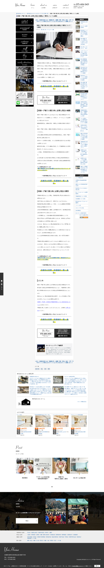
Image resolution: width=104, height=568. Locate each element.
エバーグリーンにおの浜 (58, 414)
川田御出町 (52, 534)
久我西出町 (69, 534)
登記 (42, 368)
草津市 (46, 532)
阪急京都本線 (55, 537)
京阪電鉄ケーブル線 (31, 538)
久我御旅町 (75, 534)
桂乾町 (30, 431)
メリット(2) (78, 205)
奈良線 (34, 537)
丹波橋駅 (76, 433)
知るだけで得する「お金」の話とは (43, 470)
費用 (49, 368)
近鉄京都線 (29, 537)
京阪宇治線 (61, 537)
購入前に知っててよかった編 (47, 29)
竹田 (55, 540)
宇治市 (42, 431)
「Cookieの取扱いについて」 (77, 566)
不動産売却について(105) (81, 196)
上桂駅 (21, 433)
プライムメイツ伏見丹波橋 (77, 414)
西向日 (41, 540)
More (27, 520)
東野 (28, 540)
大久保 (37, 540)
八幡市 (50, 532)
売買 (45, 368)
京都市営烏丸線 (72, 537)
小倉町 (28, 534)
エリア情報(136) (79, 177)
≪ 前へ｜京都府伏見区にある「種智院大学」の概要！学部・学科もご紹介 (51, 20)
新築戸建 (37, 368)
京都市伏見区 (80, 431)
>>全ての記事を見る (83, 215)
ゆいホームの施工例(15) (81, 213)
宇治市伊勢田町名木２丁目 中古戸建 (43, 414)
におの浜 (64, 431)
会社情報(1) (78, 210)
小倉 (48, 540)
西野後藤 (64, 534)
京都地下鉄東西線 (41, 537)
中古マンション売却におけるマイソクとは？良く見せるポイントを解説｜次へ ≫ (55, 21)
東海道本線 (48, 537)
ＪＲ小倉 (59, 540)
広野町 (37, 534)
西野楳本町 (58, 534)
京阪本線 (79, 537)
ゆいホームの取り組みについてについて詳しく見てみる (61, 470)
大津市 (60, 431)
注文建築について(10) (80, 198)
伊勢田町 (46, 431)
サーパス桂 (19, 414)
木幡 (41, 534)
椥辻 (31, 540)
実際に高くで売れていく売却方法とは (24, 470)
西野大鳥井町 (46, 534)
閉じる (97, 566)
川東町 (84, 431)
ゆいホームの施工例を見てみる (79, 470)
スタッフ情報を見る (81, 401)
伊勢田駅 (40, 433)
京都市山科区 (34, 532)
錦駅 (57, 433)
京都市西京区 (26, 431)
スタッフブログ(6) (80, 208)
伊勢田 (51, 540)
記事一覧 (71, 20)
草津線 (66, 537)
